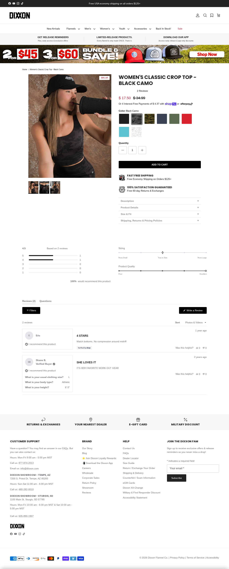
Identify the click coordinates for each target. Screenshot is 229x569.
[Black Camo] (136, 119)
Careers (86, 468)
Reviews (86, 492)
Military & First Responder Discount (141, 492)
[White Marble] (136, 132)
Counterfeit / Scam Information (139, 477)
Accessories (140, 28)
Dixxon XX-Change (133, 487)
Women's (105, 28)
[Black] (124, 119)
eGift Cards (129, 483)
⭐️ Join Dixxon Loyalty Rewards (99, 458)
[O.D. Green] (174, 119)
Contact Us (129, 448)
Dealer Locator (131, 458)
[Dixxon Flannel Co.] (19, 15)
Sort (178, 322)
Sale (180, 28)
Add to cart (160, 164)
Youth (122, 28)
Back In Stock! (163, 28)
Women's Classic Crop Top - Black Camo (47, 69)
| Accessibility (212, 557)
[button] (205, 15)
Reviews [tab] (29, 302)
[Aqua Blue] (124, 132)
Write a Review (196, 311)
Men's (88, 28)
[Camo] (149, 119)
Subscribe (176, 478)
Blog (84, 453)
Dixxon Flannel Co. (158, 557)
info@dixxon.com (29, 468)
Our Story (87, 448)
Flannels (71, 28)
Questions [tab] (45, 302)
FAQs (65, 448)
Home (24, 69)
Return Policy (89, 483)
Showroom (88, 487)
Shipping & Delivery (133, 473)
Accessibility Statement (135, 497)
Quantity (124, 143)
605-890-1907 (26, 516)
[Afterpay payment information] (187, 104)
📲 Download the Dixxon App (97, 463)
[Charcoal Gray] (162, 119)
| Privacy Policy (177, 557)
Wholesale (87, 473)
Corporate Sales (90, 477)
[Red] (186, 119)
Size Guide (128, 463)
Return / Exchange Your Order (139, 468)
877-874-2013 (26, 463)
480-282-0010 (26, 489)
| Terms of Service (195, 557)
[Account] (197, 15)
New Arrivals (53, 28)
